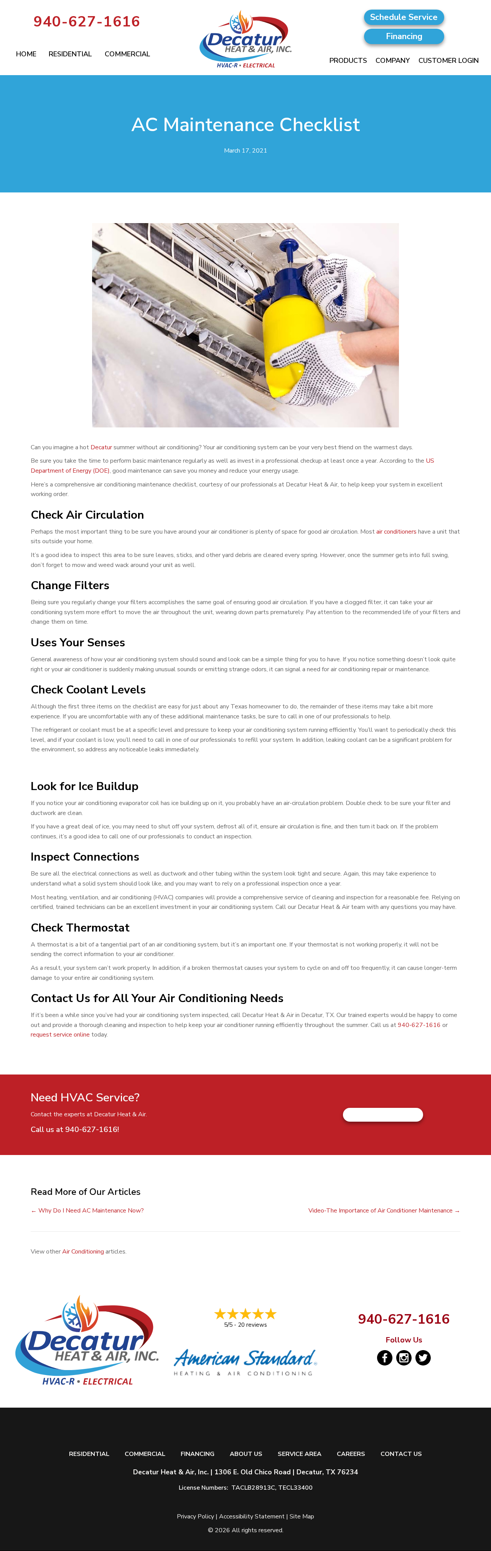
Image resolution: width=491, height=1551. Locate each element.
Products (348, 60)
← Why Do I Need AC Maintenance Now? (87, 1210)
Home (26, 54)
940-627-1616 (87, 21)
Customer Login (449, 60)
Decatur (101, 447)
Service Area (299, 1454)
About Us (246, 1454)
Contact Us (401, 1454)
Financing (197, 1454)
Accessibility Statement (252, 1516)
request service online (60, 1034)
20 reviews (252, 1325)
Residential (70, 54)
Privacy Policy (195, 1516)
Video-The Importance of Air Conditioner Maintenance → (384, 1210)
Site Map (302, 1516)
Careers (351, 1454)
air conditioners (397, 531)
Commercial (127, 54)
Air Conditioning (83, 1251)
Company (393, 60)
